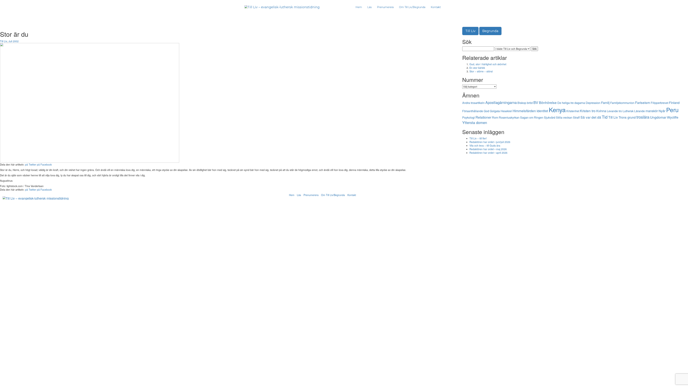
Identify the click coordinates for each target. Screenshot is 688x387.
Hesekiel (506, 111)
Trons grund (627, 117)
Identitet (542, 110)
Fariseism (642, 102)
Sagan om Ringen (531, 117)
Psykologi (468, 117)
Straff (576, 117)
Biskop (521, 103)
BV (535, 102)
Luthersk (628, 111)
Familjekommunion (622, 103)
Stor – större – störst (481, 71)
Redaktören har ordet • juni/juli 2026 (489, 142)
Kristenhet (572, 111)
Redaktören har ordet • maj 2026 (488, 149)
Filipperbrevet (659, 103)
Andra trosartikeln (473, 103)
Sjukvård (549, 117)
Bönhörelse (548, 102)
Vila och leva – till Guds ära (484, 145)
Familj (605, 102)
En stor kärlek (477, 68)
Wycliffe (672, 117)
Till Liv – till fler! (478, 138)
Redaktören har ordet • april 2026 (488, 152)
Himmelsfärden (524, 110)
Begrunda (490, 31)
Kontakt (436, 7)
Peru (672, 109)
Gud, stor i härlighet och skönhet (487, 64)
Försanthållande (472, 111)
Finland (674, 102)
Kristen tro (588, 110)
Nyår (662, 110)
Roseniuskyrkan (509, 117)
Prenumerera (385, 7)
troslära (642, 117)
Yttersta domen (474, 122)
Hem (358, 7)
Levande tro (614, 111)
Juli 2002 (13, 41)
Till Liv (3, 41)
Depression (593, 103)
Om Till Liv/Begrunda (412, 7)
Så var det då (590, 117)
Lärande (639, 111)
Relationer (483, 117)
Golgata (495, 111)
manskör (652, 110)
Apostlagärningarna (501, 102)
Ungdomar (658, 117)
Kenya (557, 109)
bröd (530, 103)
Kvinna (601, 110)
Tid (605, 117)
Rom (495, 117)
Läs (369, 7)
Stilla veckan (564, 117)
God (486, 111)
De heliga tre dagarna (571, 103)
